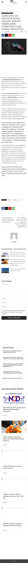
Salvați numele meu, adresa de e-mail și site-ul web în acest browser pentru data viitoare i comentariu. (13, 312)
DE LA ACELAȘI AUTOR (20, 249)
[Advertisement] (14, 7)
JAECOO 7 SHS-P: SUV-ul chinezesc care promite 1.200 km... (13, 496)
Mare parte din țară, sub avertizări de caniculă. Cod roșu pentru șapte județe (13, 358)
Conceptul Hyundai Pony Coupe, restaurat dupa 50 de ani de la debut (12, 372)
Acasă (2, 10)
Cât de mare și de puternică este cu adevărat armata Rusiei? (12, 351)
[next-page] (5, 276)
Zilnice (11, 13)
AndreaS (7, 31)
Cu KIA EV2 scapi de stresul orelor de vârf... (12, 467)
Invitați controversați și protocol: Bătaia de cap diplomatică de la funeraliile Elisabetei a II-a (13, 365)
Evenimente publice (9, 10)
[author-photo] (14, 239)
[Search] (26, 2)
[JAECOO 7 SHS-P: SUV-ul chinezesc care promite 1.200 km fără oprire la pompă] (14, 484)
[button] (2, 2)
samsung (15, 199)
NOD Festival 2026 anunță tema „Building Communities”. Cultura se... (14, 409)
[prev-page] (2, 276)
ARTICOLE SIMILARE (6, 249)
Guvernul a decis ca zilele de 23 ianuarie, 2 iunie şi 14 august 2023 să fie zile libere (7, 220)
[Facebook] (2, 35)
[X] (6, 35)
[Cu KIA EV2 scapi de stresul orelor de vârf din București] (5, 270)
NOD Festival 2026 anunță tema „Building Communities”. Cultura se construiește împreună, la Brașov (18, 254)
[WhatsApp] (13, 35)
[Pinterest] (9, 35)
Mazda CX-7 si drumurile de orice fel (12, 378)
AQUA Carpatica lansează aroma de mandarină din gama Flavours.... (13, 439)
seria (20, 199)
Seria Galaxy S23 (11, 101)
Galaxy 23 (10, 199)
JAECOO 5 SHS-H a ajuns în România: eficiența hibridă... (12, 524)
